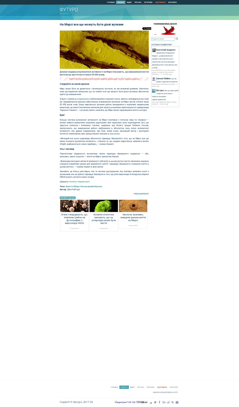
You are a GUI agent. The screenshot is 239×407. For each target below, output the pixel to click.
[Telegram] (168, 402)
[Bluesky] (151, 402)
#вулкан (98, 186)
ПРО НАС (138, 2)
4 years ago (164, 104)
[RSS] (173, 402)
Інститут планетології (79, 181)
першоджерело (141, 193)
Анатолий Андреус (166, 50)
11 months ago (166, 74)
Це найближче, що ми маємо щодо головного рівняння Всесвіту (163, 72)
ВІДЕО (129, 2)
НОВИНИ (120, 2)
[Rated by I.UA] (142, 402)
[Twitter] (155, 402)
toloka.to (155, 96)
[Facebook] (160, 402)
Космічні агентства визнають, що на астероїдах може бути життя (104, 218)
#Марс (76, 186)
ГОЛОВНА (111, 2)
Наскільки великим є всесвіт (164, 84)
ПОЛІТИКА (148, 2)
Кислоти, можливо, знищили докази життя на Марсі (133, 217)
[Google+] (164, 402)
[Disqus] (104, 265)
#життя (69, 186)
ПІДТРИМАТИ (160, 2)
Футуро (160, 90)
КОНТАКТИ (172, 2)
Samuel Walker (163, 78)
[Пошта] (177, 402)
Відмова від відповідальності (165, 392)
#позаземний (87, 186)
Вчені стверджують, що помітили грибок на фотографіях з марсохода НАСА (74, 218)
